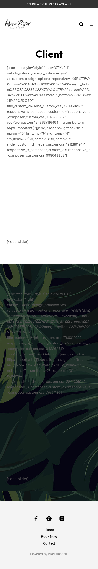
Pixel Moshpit (57, 554)
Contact (49, 543)
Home (49, 529)
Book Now (49, 536)
